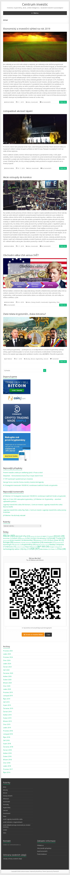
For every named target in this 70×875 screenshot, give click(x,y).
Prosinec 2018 (8, 731)
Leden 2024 (7, 664)
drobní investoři (16, 540)
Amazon (39, 536)
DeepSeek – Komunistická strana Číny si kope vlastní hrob (23, 476)
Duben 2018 (7, 756)
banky (51, 536)
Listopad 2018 (8, 734)
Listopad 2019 (8, 696)
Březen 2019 (7, 721)
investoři (59, 542)
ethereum (40, 540)
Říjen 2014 (6, 772)
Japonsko (18, 544)
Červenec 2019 (8, 708)
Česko (54, 549)
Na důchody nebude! (18, 515)
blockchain (7, 538)
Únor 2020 (6, 686)
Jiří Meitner (9, 359)
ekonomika (30, 540)
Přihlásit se (40, 845)
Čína (61, 548)
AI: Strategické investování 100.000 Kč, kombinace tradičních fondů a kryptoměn (30, 485)
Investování (34, 102)
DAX (30, 538)
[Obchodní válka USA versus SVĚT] (35, 259)
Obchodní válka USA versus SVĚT (21, 255)
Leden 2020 (7, 689)
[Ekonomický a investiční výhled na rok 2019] (35, 33)
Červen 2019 (7, 712)
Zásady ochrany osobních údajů (12, 859)
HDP (29, 542)
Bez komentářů (46, 102)
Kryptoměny (52, 302)
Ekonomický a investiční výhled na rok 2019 (26, 28)
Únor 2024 (6, 660)
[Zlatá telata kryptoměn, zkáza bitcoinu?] (35, 318)
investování (50, 542)
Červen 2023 (7, 667)
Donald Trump (57, 538)
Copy (48, 634)
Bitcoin (33, 359)
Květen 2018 (7, 753)
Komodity (6, 804)
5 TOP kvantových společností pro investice (18, 479)
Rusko (34, 547)
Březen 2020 (7, 683)
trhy (26, 549)
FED (25, 542)
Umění (5, 830)
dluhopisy (44, 538)
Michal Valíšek (10, 102)
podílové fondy (20, 547)
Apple (45, 536)
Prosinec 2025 (8, 651)
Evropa (8, 542)
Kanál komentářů (42, 851)
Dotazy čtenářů (35, 302)
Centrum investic (35, 4)
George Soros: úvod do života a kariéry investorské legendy (23, 482)
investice (37, 542)
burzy (23, 538)
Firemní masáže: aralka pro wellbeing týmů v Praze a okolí (23, 473)
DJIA (36, 538)
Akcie (28, 102)
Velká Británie (45, 549)
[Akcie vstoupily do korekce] (35, 181)
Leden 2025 (7, 654)
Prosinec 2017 (8, 769)
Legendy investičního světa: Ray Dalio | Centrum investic (22, 510)
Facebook (18, 542)
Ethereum (6, 799)
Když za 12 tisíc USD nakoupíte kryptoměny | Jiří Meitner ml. (23, 499)
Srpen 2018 (7, 744)
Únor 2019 (6, 724)
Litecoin (46, 359)
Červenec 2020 (8, 673)
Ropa (28, 547)
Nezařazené (6, 813)
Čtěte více (63, 102)
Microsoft (46, 544)
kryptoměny (28, 544)
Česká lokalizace (42, 854)
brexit (16, 538)
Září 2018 (6, 740)
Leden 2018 (7, 766)
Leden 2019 (7, 728)
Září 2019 (6, 702)
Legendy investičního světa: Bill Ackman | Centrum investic (23, 505)
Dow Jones (6, 540)
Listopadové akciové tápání (17, 111)
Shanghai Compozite (56, 547)
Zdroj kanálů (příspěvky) (44, 848)
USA (34, 548)
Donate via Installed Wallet (34, 634)
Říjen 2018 (6, 737)
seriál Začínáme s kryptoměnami (12, 822)
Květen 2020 (7, 676)
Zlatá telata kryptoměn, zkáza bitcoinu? (24, 314)
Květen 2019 (7, 715)
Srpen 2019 (7, 705)
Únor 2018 (6, 763)
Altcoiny (27, 359)
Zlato (58, 302)
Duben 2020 (7, 680)
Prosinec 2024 (8, 657)
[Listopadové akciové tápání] (35, 115)
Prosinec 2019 (8, 692)
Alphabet (33, 536)
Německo (11, 547)
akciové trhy (22, 536)
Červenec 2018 (8, 747)
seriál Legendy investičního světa (12, 819)
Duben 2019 (7, 718)
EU (47, 540)
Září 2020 (6, 670)
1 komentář (55, 359)
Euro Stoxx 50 (57, 540)
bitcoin (59, 536)
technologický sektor (13, 549)
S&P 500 (43, 546)
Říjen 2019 (6, 699)
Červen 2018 (7, 750)
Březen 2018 (7, 760)
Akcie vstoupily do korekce (17, 177)
